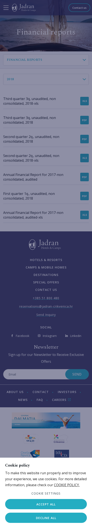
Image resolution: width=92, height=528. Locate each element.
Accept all (46, 504)
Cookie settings (46, 493)
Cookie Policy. (67, 485)
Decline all (46, 518)
